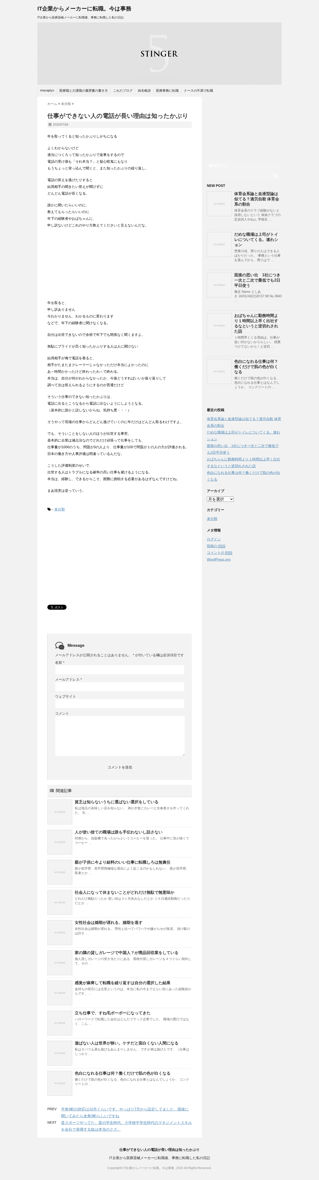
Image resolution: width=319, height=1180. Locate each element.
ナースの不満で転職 (198, 90)
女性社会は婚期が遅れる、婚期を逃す (109, 922)
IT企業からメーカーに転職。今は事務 (84, 8)
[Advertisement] (84, 265)
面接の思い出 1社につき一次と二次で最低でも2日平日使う (257, 280)
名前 (59, 662)
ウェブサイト (65, 696)
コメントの (219, 553)
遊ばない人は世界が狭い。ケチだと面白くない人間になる (126, 1043)
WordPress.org (219, 559)
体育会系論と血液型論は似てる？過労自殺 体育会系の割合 (256, 199)
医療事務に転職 (167, 90)
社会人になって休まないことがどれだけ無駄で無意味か (124, 892)
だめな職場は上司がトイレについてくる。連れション (256, 239)
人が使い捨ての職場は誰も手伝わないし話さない (118, 832)
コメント (62, 713)
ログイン (214, 539)
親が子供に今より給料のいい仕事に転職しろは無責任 (122, 862)
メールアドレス (68, 679)
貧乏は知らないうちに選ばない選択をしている (117, 802)
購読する (219, 166)
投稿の (216, 546)
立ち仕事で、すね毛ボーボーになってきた (113, 1013)
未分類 (59, 509)
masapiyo (47, 90)
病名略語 (144, 90)
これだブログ (123, 90)
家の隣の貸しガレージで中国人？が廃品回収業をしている (126, 953)
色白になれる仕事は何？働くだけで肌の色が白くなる (122, 1073)
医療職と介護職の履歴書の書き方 (83, 90)
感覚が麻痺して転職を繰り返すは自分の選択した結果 (122, 983)
